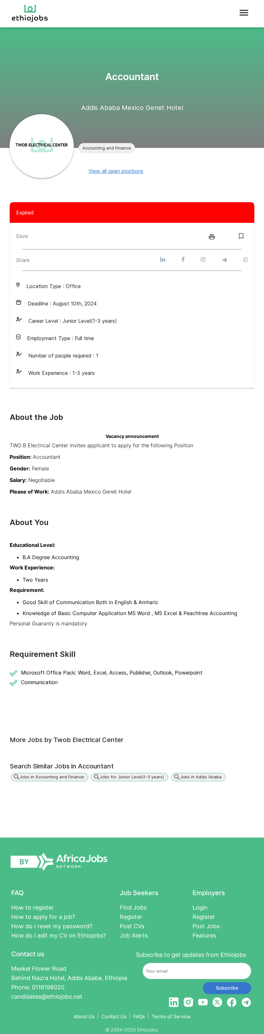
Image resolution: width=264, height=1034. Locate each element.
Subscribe (227, 988)
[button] (107, 148)
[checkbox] (241, 236)
